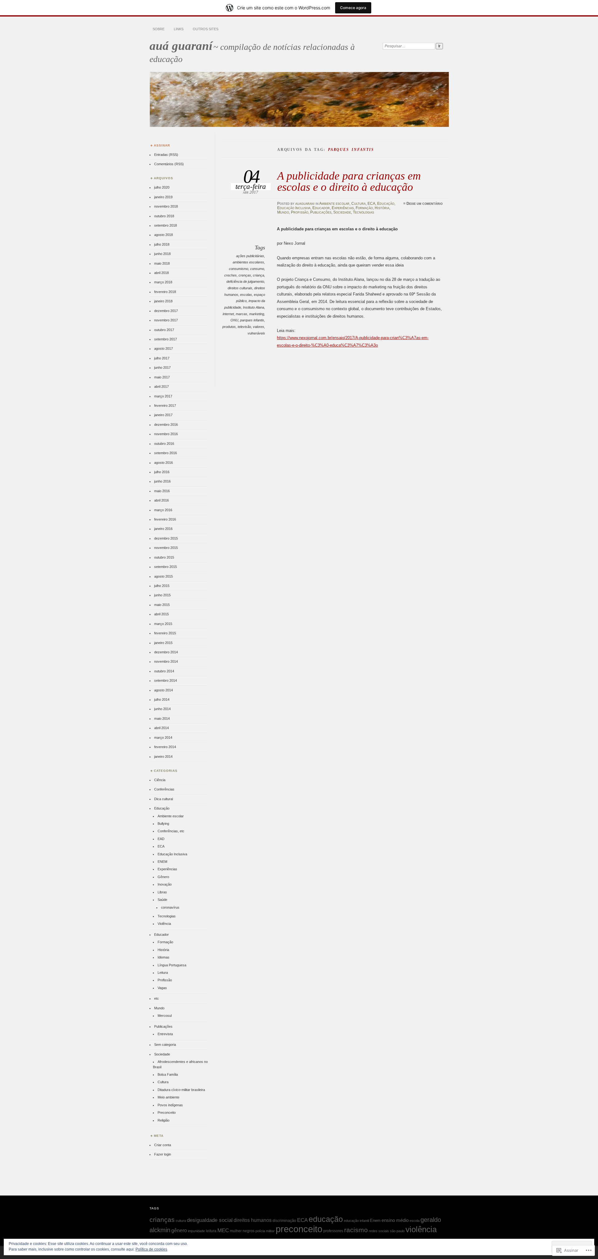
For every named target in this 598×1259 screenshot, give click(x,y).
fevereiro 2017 (165, 405)
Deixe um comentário (424, 203)
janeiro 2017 (163, 415)
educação (326, 1219)
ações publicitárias (250, 256)
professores (333, 1231)
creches (230, 275)
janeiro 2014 (163, 756)
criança (258, 275)
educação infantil (356, 1221)
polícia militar (265, 1231)
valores (258, 327)
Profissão (299, 212)
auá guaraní (181, 45)
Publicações (320, 212)
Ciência (159, 780)
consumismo (238, 269)
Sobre (158, 29)
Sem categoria (165, 1044)
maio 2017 (162, 377)
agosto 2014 (163, 690)
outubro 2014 (164, 671)
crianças (162, 1219)
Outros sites (205, 29)
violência (421, 1229)
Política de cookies (151, 1249)
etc (156, 998)
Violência (164, 923)
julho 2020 (161, 187)
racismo (356, 1230)
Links (178, 29)
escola (415, 1221)
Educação (385, 203)
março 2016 (163, 510)
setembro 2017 (165, 339)
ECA (371, 203)
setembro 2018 (165, 225)
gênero (179, 1230)
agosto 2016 (163, 462)
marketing (256, 314)
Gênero (163, 877)
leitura (211, 1231)
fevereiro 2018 (165, 292)
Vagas (162, 988)
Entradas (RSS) (166, 154)
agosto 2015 (163, 576)
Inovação (165, 884)
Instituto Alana (253, 307)
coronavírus (170, 907)
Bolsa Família (168, 1074)
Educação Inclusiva (294, 208)
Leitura (163, 972)
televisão (244, 327)
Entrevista (165, 1034)
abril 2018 (161, 273)
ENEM (162, 861)
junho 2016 (162, 481)
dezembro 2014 (166, 652)
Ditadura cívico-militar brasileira (181, 1090)
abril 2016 (161, 500)
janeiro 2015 (163, 643)
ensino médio (395, 1220)
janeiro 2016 (163, 529)
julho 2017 (161, 358)
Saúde (162, 899)
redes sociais (379, 1231)
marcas (241, 314)
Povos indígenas (170, 1105)
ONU (234, 320)
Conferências (164, 789)
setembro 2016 (165, 453)
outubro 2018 (164, 216)
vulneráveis (256, 333)
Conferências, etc (171, 831)
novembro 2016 (166, 434)
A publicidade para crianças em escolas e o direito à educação (349, 181)
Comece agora (353, 7)
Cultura (358, 203)
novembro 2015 (166, 548)
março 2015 (163, 624)
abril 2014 (161, 728)
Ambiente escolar (334, 203)
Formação (364, 208)
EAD (161, 839)
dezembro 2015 (166, 538)
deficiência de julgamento (245, 281)
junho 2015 (162, 595)
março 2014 (163, 737)
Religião (163, 1120)
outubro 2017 (164, 330)
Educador (321, 208)
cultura (181, 1221)
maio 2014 (162, 718)
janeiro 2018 (163, 301)
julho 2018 (161, 244)
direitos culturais (240, 288)
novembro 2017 (166, 320)
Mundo (283, 212)
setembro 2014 (165, 680)
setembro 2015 (165, 567)
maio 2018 (162, 263)
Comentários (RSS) (169, 164)
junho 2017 (162, 367)
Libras (162, 892)
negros (248, 1231)
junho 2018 (162, 254)
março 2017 (163, 396)
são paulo (397, 1231)
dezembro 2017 (166, 311)
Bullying (163, 823)
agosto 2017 (163, 348)
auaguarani (305, 203)
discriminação (284, 1220)
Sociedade (342, 212)
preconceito (299, 1229)
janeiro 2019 (163, 197)
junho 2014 (162, 709)
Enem (375, 1220)
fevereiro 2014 (165, 747)
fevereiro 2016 (165, 519)
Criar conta (162, 1145)
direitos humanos (253, 1220)
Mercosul (165, 1015)
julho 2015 (161, 586)
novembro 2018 (166, 206)
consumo (257, 269)
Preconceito (167, 1112)
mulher (236, 1231)
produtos (229, 327)
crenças (245, 275)
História (382, 208)
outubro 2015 (164, 557)
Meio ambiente (168, 1097)
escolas (246, 294)
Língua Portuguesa (172, 965)
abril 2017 (161, 386)
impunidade (196, 1231)
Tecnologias (363, 212)
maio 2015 (162, 605)
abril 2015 (161, 614)
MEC (223, 1230)
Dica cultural (163, 799)
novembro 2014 (166, 661)
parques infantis (252, 320)
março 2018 (163, 282)
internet (228, 314)
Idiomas (163, 957)
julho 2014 (161, 699)
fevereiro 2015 (165, 633)
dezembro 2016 (166, 424)
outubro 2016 (164, 443)
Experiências (343, 208)
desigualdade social (210, 1220)
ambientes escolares (248, 262)
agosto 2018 (163, 235)
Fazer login (162, 1154)
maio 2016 (162, 491)
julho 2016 (161, 472)
